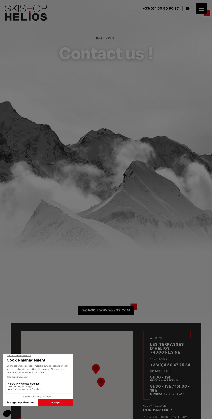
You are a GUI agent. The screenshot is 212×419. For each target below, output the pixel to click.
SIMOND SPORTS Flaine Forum (167, 417)
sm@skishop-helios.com (106, 310)
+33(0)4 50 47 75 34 (170, 365)
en (188, 8)
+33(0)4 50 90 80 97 (161, 8)
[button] (101, 382)
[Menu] (201, 8)
